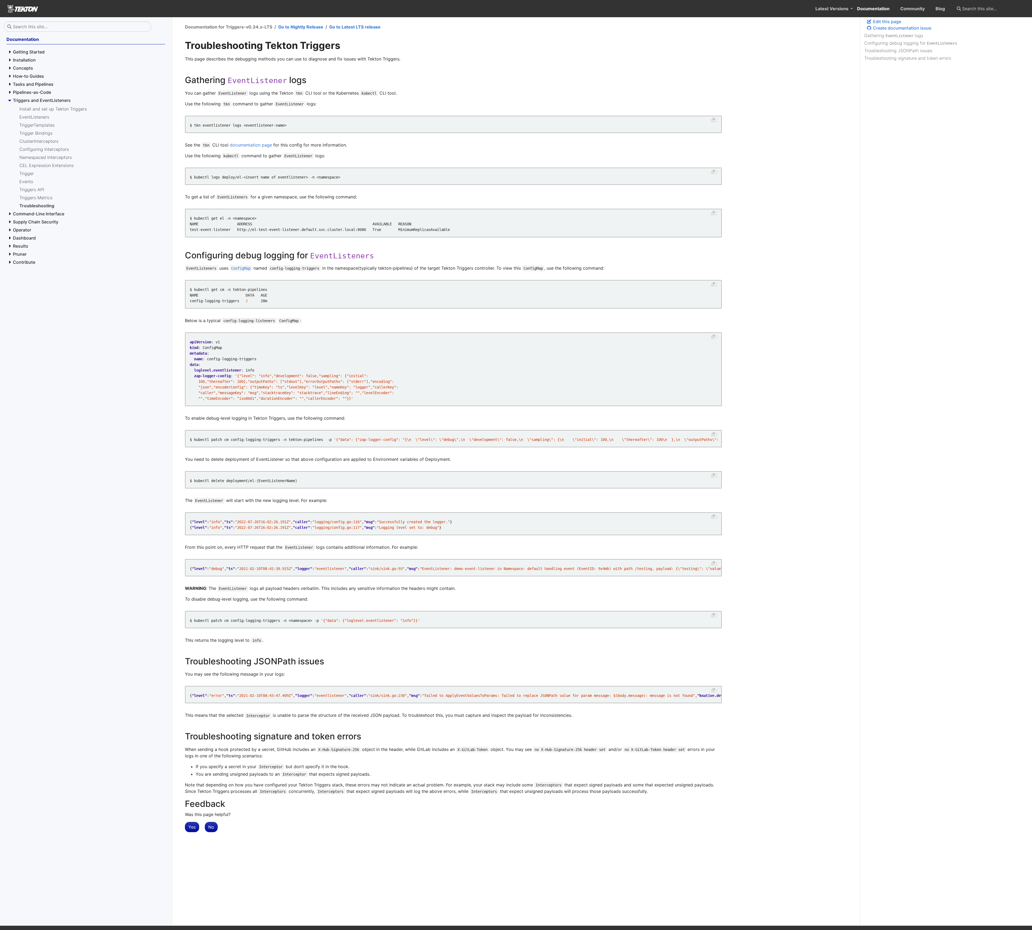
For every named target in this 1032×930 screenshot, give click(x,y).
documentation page (251, 145)
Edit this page (886, 21)
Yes (192, 827)
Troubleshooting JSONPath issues (898, 50)
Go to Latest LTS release (355, 27)
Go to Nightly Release (300, 27)
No (211, 827)
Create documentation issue (901, 28)
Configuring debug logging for (910, 43)
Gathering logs (893, 35)
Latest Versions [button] (832, 8)
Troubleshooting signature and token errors (907, 58)
